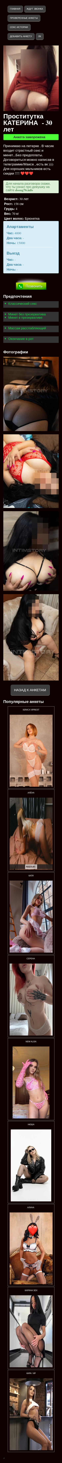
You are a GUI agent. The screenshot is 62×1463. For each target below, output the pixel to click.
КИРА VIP (31, 1373)
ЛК (39, 36)
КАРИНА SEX (31, 1290)
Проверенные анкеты (24, 18)
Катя (31, 876)
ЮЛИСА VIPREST (31, 710)
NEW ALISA (31, 1041)
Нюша (31, 1124)
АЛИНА (31, 1207)
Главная (15, 9)
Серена (31, 959)
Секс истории (19, 27)
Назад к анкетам (30, 690)
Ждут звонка (35, 9)
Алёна (31, 793)
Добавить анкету (21, 36)
